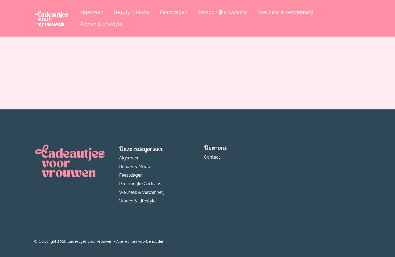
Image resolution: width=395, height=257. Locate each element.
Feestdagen (173, 12)
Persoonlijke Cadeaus (222, 12)
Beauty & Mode (131, 12)
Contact (212, 157)
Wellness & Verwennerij (285, 12)
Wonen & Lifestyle (101, 24)
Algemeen (91, 12)
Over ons (215, 148)
